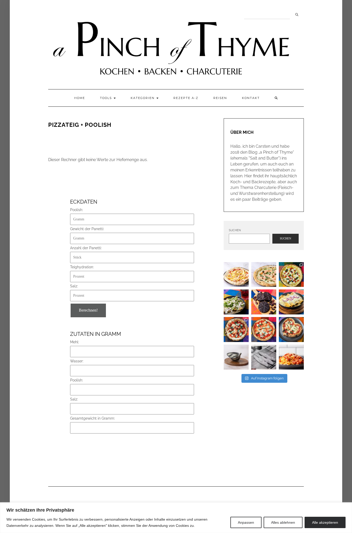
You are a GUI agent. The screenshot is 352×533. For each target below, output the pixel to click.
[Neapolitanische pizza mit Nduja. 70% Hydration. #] (236, 329)
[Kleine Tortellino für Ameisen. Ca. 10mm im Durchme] (236, 357)
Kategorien (143, 98)
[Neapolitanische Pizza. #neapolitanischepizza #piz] (291, 329)
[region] (176, 517)
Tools (106, 98)
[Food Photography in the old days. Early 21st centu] (263, 357)
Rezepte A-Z (185, 98)
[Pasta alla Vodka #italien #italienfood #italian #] (291, 357)
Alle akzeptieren (325, 522)
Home (79, 98)
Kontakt (251, 98)
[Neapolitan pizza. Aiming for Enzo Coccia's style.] (263, 329)
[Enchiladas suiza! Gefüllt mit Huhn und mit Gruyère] (291, 301)
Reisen (220, 98)
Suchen (296, 14)
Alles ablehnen (283, 522)
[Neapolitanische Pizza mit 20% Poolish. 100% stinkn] (291, 274)
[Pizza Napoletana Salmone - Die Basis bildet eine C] (263, 274)
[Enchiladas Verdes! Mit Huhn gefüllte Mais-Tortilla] (236, 301)
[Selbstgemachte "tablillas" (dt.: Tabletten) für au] (263, 301)
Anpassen (246, 522)
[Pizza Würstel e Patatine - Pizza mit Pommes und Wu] (236, 274)
